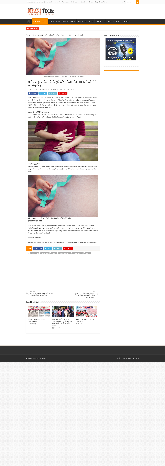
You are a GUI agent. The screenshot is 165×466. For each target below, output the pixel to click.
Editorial (52, 89)
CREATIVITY (99, 21)
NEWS (44, 21)
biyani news (34, 253)
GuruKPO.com (134, 358)
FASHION (65, 21)
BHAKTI (80, 21)
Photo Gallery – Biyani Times (98, 2)
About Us (49, 2)
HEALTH (72, 21)
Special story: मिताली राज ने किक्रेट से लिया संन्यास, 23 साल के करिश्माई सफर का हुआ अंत (84, 294)
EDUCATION (89, 21)
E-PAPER (126, 21)
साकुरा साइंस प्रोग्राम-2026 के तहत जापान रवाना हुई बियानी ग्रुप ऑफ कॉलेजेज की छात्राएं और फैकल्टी (62, 322)
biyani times (36, 35)
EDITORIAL (36, 21)
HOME (29, 21)
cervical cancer (64, 253)
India (56, 89)
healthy (88, 253)
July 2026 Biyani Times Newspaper (36, 320)
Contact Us (74, 2)
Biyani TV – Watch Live (61, 2)
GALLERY (109, 21)
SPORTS (118, 21)
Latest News (83, 2)
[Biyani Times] (41, 11)
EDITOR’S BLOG (55, 21)
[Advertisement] (63, 274)
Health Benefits (78, 253)
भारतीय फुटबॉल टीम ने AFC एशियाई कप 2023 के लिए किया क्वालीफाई (41, 293)
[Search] (137, 2)
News (60, 89)
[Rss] (122, 2)
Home (29, 35)
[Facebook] (124, 2)
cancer (54, 253)
